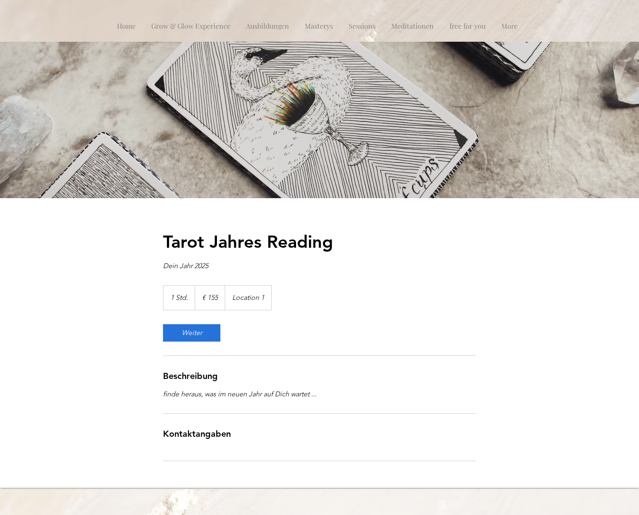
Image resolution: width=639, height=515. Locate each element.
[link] (191, 333)
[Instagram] (441, 504)
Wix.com (211, 511)
